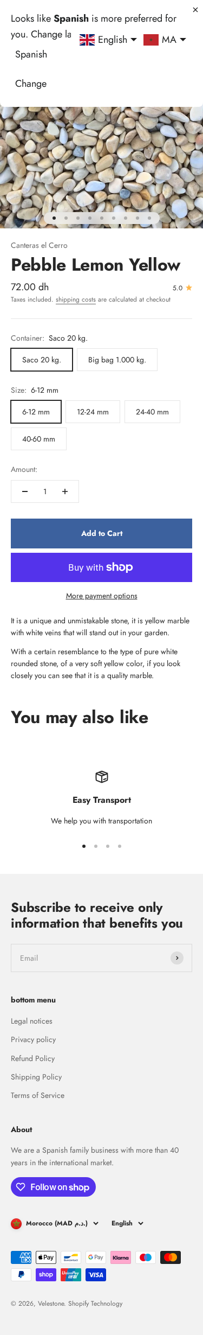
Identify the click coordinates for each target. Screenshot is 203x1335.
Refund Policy (33, 1058)
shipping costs (76, 299)
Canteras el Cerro (39, 245)
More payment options (101, 595)
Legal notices (32, 1020)
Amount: (24, 469)
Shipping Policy (36, 1076)
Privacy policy (33, 1039)
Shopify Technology (95, 1303)
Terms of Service (37, 1095)
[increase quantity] (64, 491)
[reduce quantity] (24, 491)
